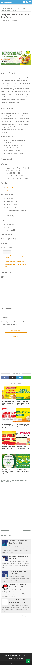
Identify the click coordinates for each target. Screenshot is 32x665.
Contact (14, 655)
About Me (8, 655)
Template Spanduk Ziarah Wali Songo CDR (15, 265)
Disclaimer (12, 658)
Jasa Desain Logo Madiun (24, 616)
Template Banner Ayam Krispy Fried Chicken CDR (8, 403)
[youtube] (24, 2)
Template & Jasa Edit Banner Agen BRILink (15, 257)
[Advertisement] (16, 35)
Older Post (27, 529)
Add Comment (14, 20)
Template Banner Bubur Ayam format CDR (23, 425)
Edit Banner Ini (16, 330)
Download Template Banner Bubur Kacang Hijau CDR (22, 403)
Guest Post (20, 658)
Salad (7, 190)
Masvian (4, 313)
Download (16, 337)
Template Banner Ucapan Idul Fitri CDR (22, 470)
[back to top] (28, 661)
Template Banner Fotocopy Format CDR (22, 447)
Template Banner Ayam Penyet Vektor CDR (8, 447)
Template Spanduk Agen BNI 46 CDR (15, 261)
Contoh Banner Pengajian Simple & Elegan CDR (7, 471)
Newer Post (5, 529)
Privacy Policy (22, 655)
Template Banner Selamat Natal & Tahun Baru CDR (8, 425)
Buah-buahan (10, 187)
